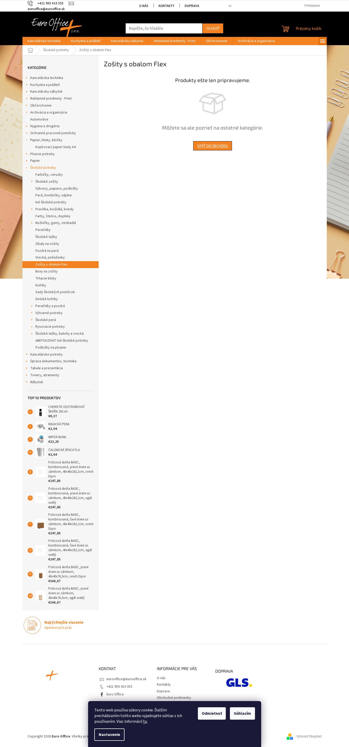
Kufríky (40, 285)
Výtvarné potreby (49, 313)
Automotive (39, 119)
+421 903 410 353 (119, 686)
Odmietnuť (212, 713)
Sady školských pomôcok (55, 292)
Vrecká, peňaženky (50, 257)
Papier (35, 160)
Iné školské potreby (50, 202)
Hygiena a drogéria (44, 126)
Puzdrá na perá (47, 250)
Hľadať (212, 28)
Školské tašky (46, 236)
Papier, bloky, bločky (46, 140)
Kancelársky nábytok (46, 91)
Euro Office (115, 694)
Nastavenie (109, 734)
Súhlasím (242, 713)
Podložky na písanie (50, 347)
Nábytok (36, 382)
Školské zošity (46, 181)
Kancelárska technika (46, 78)
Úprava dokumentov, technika (53, 361)
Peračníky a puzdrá (50, 306)
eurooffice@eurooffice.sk (126, 679)
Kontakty (166, 6)
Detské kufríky (46, 299)
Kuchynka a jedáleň (45, 84)
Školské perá (45, 320)
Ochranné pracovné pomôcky (53, 133)
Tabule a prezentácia (46, 368)
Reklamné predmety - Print (51, 98)
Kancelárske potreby (46, 354)
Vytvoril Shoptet (309, 736)
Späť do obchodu (212, 145)
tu (145, 721)
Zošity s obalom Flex (51, 264)
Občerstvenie (41, 105)
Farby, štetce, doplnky (53, 216)
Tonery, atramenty (44, 375)
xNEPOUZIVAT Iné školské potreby (61, 340)
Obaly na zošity (47, 243)
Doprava (192, 6)
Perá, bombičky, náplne (53, 195)
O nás (143, 6)
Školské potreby (43, 167)
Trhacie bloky (45, 278)
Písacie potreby (42, 154)
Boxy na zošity (46, 271)
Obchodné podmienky (174, 697)
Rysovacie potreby (50, 326)
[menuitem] (44, 41)
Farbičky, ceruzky (49, 174)
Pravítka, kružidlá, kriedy (54, 209)
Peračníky (43, 229)
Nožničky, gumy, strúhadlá (55, 223)
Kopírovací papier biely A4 (55, 147)
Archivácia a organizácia (48, 112)
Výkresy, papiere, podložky (56, 188)
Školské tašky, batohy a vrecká (59, 333)
